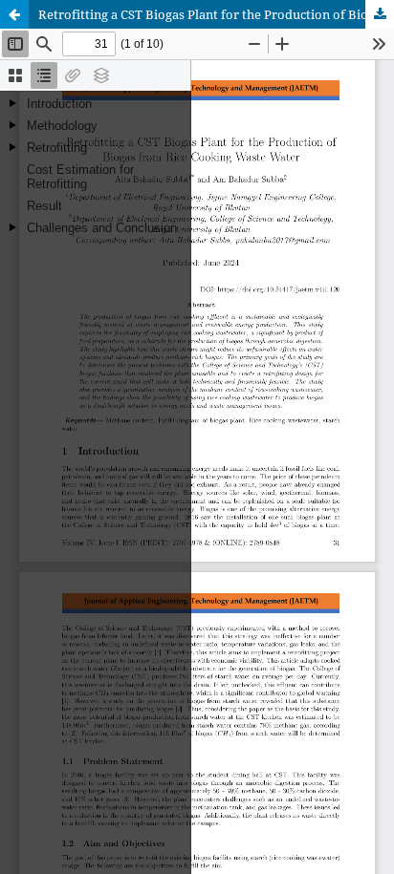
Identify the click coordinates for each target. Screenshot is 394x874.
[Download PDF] (379, 14)
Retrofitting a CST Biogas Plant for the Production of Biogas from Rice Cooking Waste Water (216, 14)
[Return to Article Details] (14, 14)
